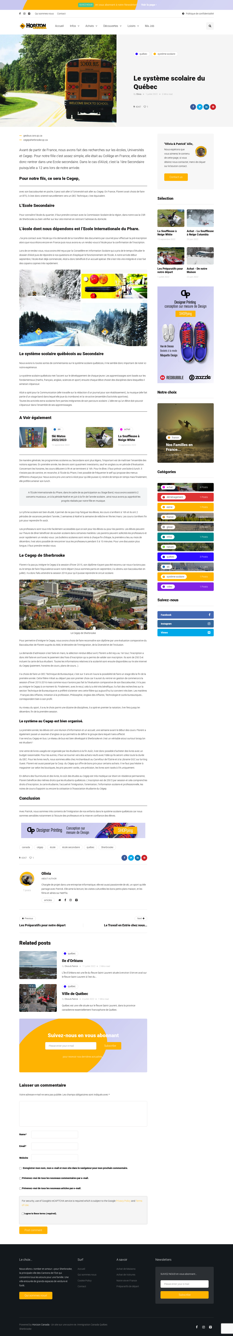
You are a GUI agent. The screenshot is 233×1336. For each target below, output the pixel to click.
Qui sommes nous (44, 13)
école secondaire (71, 847)
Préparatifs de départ (127, 1286)
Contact (61, 13)
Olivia (138, 94)
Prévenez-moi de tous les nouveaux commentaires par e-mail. (55, 1178)
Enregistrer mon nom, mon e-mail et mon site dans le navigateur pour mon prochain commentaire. (75, 1168)
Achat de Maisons (125, 1268)
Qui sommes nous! (36, 1295)
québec (90, 847)
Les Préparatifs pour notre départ (170, 270)
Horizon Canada (40, 1324)
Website (23, 1157)
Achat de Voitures (125, 1274)
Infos (73, 26)
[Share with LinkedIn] (206, 107)
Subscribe (110, 1045)
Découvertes (110, 26)
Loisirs (131, 26)
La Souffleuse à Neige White (167, 232)
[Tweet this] (200, 107)
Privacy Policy (123, 1200)
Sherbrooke (107, 847)
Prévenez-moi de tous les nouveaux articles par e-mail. (51, 1188)
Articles (48, 900)
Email (22, 1146)
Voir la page (148, 4)
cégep (40, 847)
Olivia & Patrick (71, 966)
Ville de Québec (75, 994)
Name (23, 1134)
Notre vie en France (126, 1280)
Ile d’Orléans (72, 961)
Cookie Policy (85, 1280)
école (52, 847)
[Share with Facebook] (193, 107)
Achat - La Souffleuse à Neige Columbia (200, 232)
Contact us (176, 177)
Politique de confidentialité (200, 13)
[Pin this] (213, 107)
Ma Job (149, 26)
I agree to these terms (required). (40, 1213)
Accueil (59, 26)
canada (26, 847)
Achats (89, 26)
